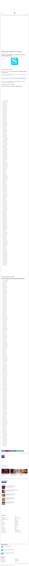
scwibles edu (3, 530)
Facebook (18, 563)
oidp (15, 528)
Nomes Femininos (3, 559)
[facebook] (4, 482)
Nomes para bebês (3, 560)
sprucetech (3, 525)
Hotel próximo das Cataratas (5, 517)
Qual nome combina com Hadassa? (9, 549)
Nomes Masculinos (17, 559)
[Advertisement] (14, 6)
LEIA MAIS (9, 487)
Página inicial (3, 49)
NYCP (2, 521)
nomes (16, 78)
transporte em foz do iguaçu (18, 531)
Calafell (2, 524)
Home (15, 563)
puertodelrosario (3, 528)
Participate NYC (16, 520)
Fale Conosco (21, 563)
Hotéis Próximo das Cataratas (5, 519)
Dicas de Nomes (2, 558)
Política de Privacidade (3, 561)
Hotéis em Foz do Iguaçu (4, 531)
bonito (8, 75)
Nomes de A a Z (16, 558)
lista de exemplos (12, 78)
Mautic (15, 526)
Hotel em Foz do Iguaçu (17, 517)
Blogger (15, 519)
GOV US (2, 516)
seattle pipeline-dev (4, 529)
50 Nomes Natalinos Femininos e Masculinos (13, 475)
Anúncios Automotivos (17, 530)
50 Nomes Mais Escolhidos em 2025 (23, 475)
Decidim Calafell (16, 524)
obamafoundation (17, 529)
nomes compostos (6, 71)
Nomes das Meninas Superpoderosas (9, 552)
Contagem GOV (16, 521)
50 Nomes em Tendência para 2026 (5, 475)
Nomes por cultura (17, 560)
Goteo (2, 526)
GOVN (2, 520)
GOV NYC (16, 516)
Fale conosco (16, 561)
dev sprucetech (16, 525)
